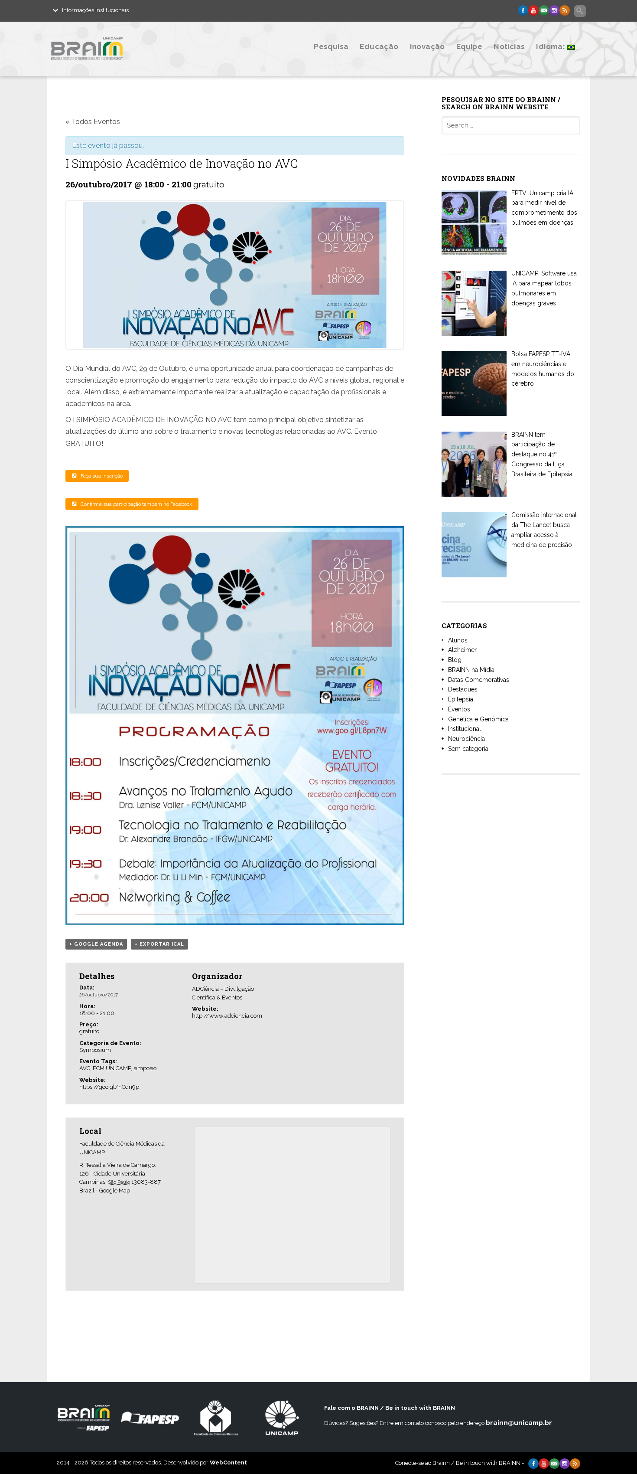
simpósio (144, 1068)
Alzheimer (462, 649)
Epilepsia (460, 699)
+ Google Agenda (96, 944)
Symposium (95, 1050)
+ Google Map (113, 1190)
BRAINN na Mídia (471, 669)
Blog (455, 659)
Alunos (458, 640)
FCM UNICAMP (112, 1068)
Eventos (459, 709)
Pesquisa (331, 46)
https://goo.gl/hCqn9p (109, 1087)
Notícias (509, 46)
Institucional (464, 728)
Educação (379, 46)
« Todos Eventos (92, 122)
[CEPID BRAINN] (129, 66)
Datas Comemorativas (478, 679)
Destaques (463, 689)
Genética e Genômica (478, 719)
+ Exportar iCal (159, 944)
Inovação (427, 46)
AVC (84, 1068)
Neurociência (466, 738)
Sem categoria (468, 748)
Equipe (469, 46)
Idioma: (551, 46)
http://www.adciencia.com (227, 1015)
